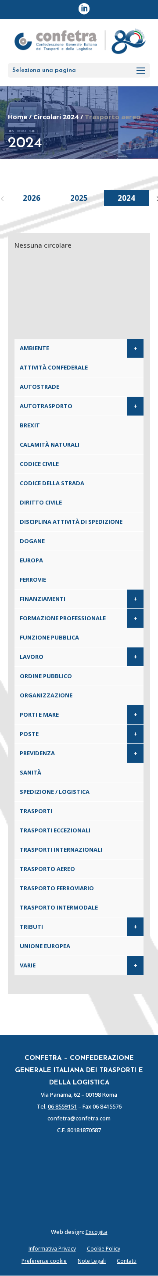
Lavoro (31, 657)
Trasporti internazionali (61, 849)
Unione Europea (45, 946)
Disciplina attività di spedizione (71, 522)
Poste (29, 734)
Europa (31, 560)
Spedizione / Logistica (55, 792)
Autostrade (39, 387)
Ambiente (34, 348)
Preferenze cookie (44, 1261)
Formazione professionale (63, 618)
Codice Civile (39, 464)
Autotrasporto (46, 406)
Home (17, 116)
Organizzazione (46, 695)
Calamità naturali (49, 444)
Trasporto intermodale (59, 907)
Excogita (97, 1232)
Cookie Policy (103, 1248)
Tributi (31, 927)
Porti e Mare (39, 714)
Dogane (32, 541)
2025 (79, 198)
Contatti (126, 1261)
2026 (31, 198)
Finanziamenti (42, 599)
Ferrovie (33, 579)
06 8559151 (62, 1106)
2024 (126, 198)
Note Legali (92, 1261)
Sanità (30, 772)
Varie (28, 965)
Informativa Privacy (52, 1248)
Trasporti (36, 811)
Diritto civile (41, 502)
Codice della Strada (52, 483)
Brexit (30, 425)
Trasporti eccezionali (55, 830)
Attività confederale (54, 367)
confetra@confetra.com (79, 1118)
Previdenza (37, 753)
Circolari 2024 (56, 116)
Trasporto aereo (47, 869)
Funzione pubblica (49, 637)
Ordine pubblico (46, 676)
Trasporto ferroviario (57, 888)
